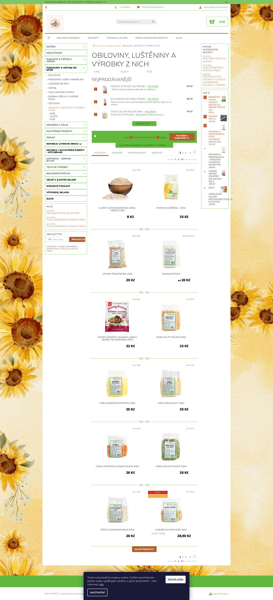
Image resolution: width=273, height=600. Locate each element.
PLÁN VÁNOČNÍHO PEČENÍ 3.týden (66, 226)
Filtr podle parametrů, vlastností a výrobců (142, 145)
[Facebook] (46, 7)
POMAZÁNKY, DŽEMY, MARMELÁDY (66, 79)
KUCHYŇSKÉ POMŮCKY (59, 131)
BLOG (179, 38)
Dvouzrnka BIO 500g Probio (134, 99)
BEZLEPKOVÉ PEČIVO (58, 173)
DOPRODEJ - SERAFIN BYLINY (58, 159)
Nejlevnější (100, 152)
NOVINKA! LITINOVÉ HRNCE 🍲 (64, 143)
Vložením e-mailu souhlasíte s (63, 248)
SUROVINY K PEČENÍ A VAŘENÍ (59, 60)
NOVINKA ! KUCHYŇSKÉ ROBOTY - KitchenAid (65, 151)
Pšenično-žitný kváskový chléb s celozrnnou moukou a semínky (214, 80)
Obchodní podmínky (68, 38)
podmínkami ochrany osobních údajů (63, 249)
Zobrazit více (142, 123)
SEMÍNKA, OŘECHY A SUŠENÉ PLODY (63, 97)
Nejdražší (117, 152)
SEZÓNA (51, 46)
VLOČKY (54, 116)
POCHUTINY (54, 75)
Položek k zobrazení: (181, 136)
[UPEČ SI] (55, 23)
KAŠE (52, 113)
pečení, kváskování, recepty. (152, 38)
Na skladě (102, 136)
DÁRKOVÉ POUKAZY (58, 186)
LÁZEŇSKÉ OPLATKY (58, 83)
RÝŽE (52, 119)
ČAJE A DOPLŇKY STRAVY (61, 92)
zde (101, 584)
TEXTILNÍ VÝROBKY (57, 167)
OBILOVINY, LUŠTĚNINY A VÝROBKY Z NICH (66, 108)
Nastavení (97, 592)
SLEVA (50, 198)
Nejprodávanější (137, 152)
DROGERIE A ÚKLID (57, 124)
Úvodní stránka (49, 38)
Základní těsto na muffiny (63, 213)
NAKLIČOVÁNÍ (54, 52)
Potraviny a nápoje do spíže (61, 68)
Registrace (222, 7)
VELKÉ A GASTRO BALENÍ (61, 179)
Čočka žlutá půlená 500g (133, 111)
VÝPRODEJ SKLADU (57, 192)
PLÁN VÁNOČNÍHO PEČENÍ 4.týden (66, 219)
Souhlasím (175, 579)
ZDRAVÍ (50, 137)
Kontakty (93, 38)
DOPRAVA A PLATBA (117, 38)
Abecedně (157, 152)
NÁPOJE (52, 88)
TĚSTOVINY (54, 103)
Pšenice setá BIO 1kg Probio (135, 86)
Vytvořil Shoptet (220, 593)
